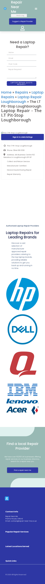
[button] (36, 8)
